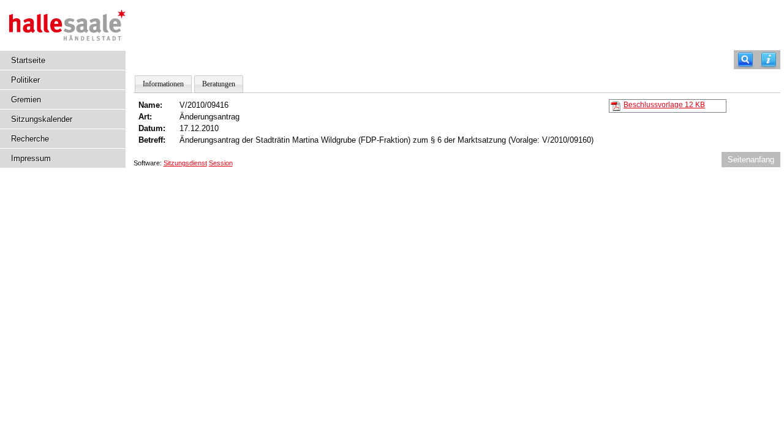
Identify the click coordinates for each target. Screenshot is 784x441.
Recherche (30, 138)
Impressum (31, 158)
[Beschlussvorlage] (615, 105)
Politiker (25, 80)
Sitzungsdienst (185, 163)
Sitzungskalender (41, 119)
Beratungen (218, 84)
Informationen (163, 84)
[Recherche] (745, 59)
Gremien (26, 99)
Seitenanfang (751, 159)
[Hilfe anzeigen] (768, 59)
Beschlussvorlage (664, 104)
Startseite (28, 60)
